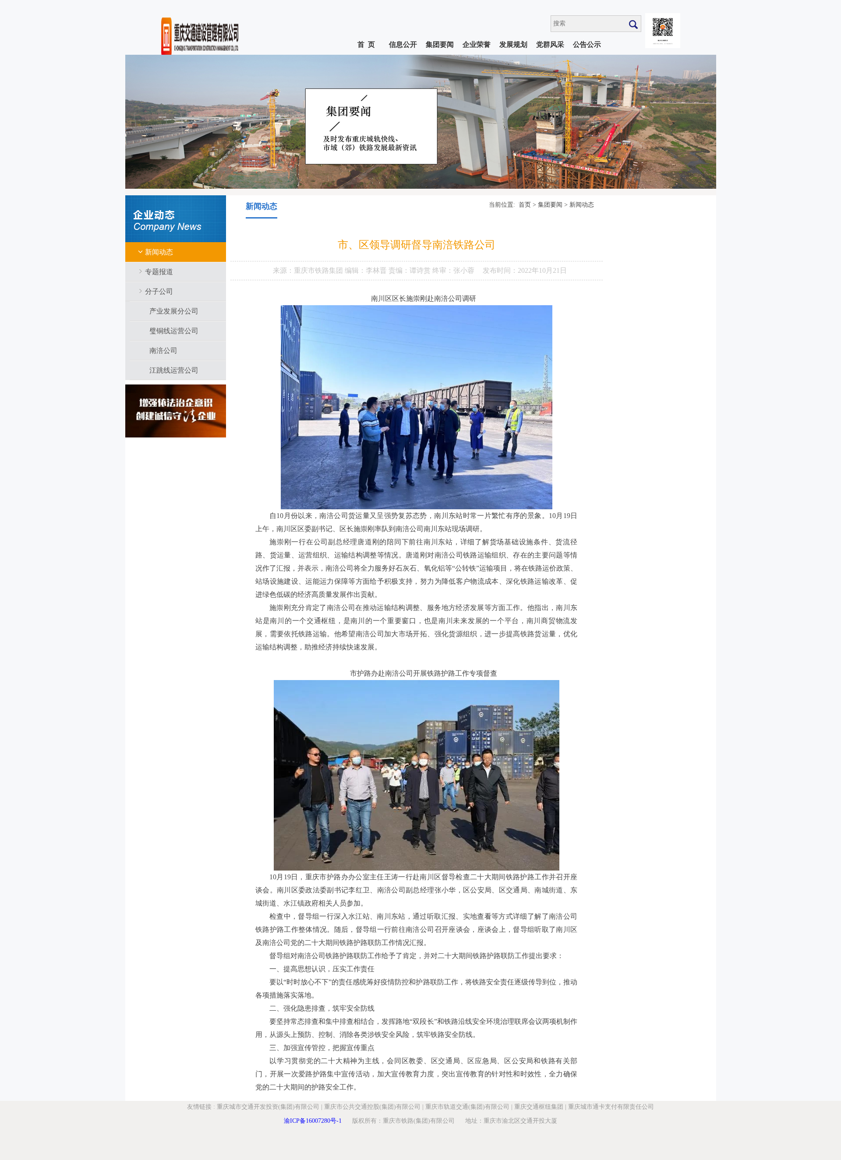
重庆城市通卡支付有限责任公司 (611, 1107)
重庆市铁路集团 (319, 270)
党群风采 (550, 44)
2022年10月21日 (542, 270)
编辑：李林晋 (367, 270)
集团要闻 (440, 44)
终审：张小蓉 (453, 270)
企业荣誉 (477, 44)
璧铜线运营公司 (173, 331)
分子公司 (159, 291)
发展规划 (513, 44)
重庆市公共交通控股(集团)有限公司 (372, 1107)
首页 (525, 204)
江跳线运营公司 (173, 370)
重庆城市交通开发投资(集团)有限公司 (268, 1107)
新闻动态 (159, 252)
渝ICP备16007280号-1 (313, 1121)
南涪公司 (163, 350)
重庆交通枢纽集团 (538, 1107)
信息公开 (403, 44)
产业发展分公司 (173, 311)
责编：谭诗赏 (410, 270)
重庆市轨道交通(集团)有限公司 (467, 1107)
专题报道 (159, 271)
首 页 (366, 44)
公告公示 (587, 44)
